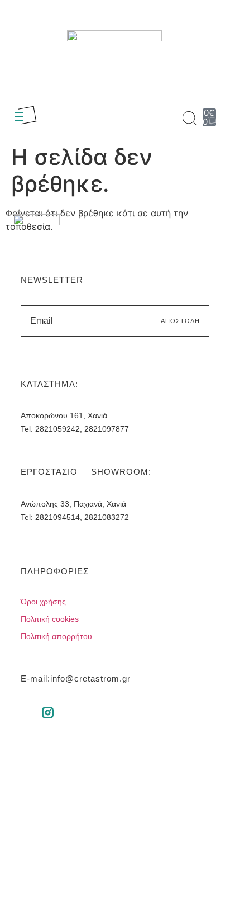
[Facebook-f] (24, 712)
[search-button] (190, 118)
